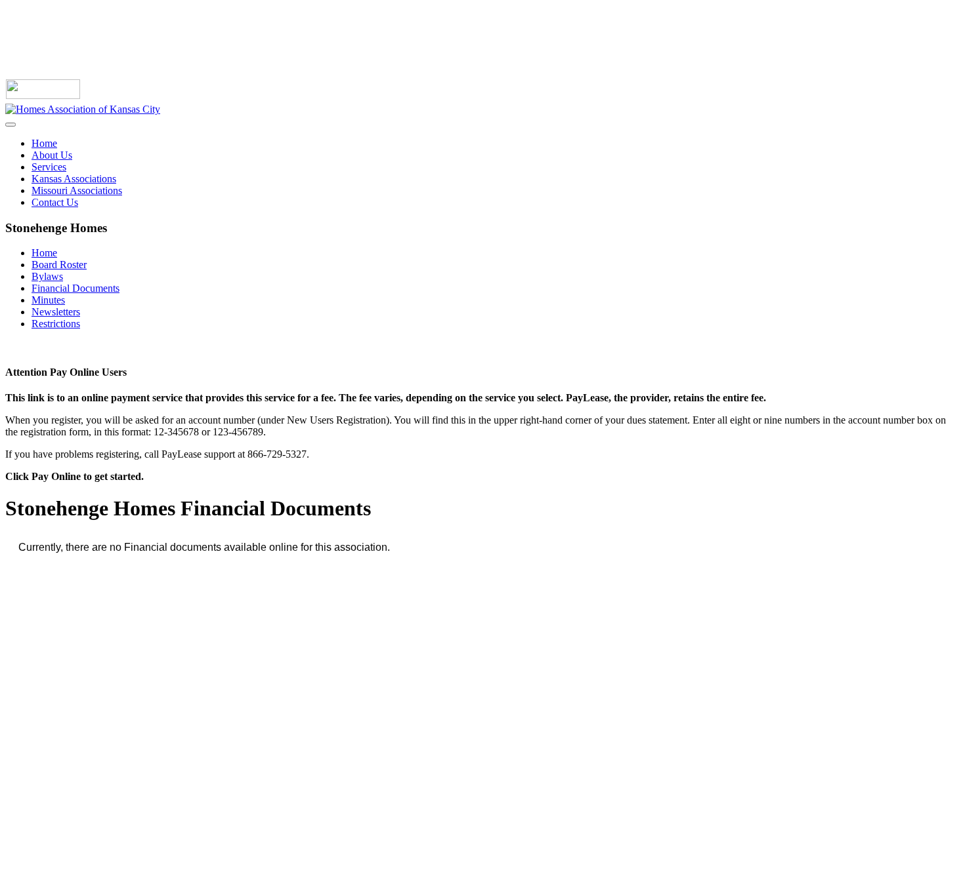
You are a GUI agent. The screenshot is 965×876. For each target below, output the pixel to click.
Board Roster (59, 264)
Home (44, 143)
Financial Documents (75, 288)
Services (49, 166)
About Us (52, 155)
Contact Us (55, 202)
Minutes (48, 300)
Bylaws (47, 276)
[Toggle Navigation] (10, 125)
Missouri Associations (77, 190)
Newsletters (56, 311)
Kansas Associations (74, 178)
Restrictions (56, 323)
